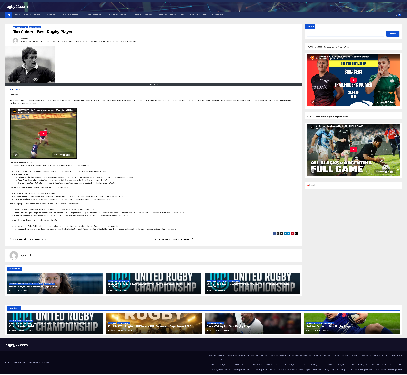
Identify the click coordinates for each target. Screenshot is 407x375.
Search (310, 26)
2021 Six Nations (237, 360)
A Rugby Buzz (218, 15)
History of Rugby (33, 15)
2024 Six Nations (376, 360)
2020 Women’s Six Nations (221, 360)
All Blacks (112, 323)
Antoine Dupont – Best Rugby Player (329, 326)
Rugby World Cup (94, 15)
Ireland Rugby (222, 281)
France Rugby (328, 323)
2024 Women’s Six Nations (393, 360)
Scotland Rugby (34, 27)
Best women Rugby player (171, 15)
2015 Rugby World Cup (340, 355)
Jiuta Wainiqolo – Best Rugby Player (229, 326)
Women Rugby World (119, 15)
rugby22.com (16, 6)
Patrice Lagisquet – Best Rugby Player (172, 239)
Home (17, 15)
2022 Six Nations (293, 360)
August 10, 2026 (17, 330)
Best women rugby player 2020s (20, 283)
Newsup (35, 362)
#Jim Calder (106, 41)
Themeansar (45, 362)
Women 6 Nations (71, 15)
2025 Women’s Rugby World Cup (220, 365)
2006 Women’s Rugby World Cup (238, 355)
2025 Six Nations (219, 355)
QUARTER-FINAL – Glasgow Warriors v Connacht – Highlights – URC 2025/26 (248, 285)
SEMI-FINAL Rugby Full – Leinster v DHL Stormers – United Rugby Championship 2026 (49, 325)
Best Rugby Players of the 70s (243, 370)
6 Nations (52, 15)
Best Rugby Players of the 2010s (345, 365)
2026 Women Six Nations (274, 365)
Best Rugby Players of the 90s (287, 370)
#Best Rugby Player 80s (62, 41)
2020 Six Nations (396, 355)
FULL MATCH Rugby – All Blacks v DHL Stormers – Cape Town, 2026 (149, 326)
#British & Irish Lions (81, 41)
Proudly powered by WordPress (16, 362)
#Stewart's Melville (128, 41)
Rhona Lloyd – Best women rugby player (34, 286)
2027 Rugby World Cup (292, 365)
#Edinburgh (95, 41)
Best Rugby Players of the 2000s (321, 365)
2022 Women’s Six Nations (309, 360)
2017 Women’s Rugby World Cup (360, 355)
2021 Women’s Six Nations (277, 360)
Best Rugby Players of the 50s (392, 365)
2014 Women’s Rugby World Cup (320, 355)
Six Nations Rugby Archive (363, 370)
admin (25, 39)
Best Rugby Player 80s (20, 27)
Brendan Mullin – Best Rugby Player (30, 239)
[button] (396, 15)
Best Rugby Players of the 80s (265, 370)
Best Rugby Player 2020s (215, 323)
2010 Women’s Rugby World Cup (279, 355)
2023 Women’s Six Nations (360, 360)
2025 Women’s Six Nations (242, 365)
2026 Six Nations (258, 365)
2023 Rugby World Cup (328, 360)
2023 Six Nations (343, 360)
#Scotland (116, 41)
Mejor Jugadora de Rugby (320, 370)
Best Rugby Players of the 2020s (369, 365)
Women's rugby (49, 283)
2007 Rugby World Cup (259, 355)
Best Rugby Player (144, 15)
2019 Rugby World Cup (380, 355)
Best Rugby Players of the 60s (221, 370)
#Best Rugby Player (44, 41)
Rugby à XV (335, 370)
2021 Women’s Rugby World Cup (255, 360)
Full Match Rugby (198, 15)
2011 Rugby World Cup (299, 355)
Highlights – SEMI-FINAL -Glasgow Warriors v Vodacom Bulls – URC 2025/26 (149, 285)
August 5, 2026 (215, 330)
